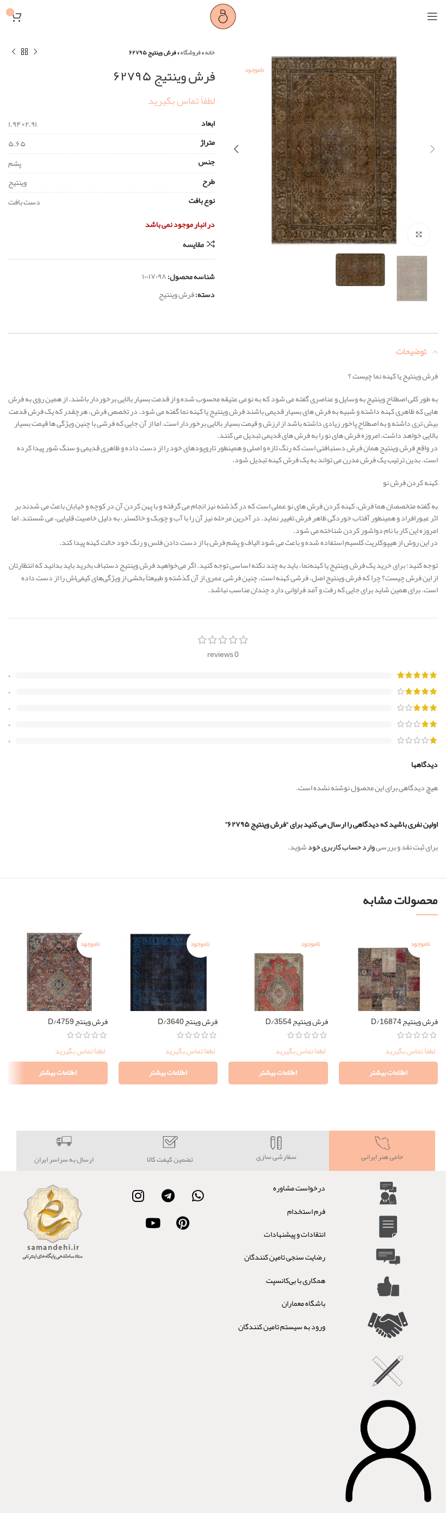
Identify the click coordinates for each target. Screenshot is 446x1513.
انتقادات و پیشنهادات (294, 1234)
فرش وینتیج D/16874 (404, 1021)
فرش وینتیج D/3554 (296, 1021)
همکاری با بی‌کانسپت (295, 1280)
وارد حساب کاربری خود (341, 846)
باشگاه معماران (303, 1303)
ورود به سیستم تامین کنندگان (281, 1326)
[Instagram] (138, 1195)
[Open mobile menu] (432, 16)
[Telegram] (168, 1195)
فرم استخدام (306, 1211)
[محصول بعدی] (13, 52)
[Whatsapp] (198, 1195)
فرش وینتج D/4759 (78, 1021)
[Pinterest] (182, 1222)
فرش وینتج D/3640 (188, 1021)
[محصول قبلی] (35, 52)
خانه (210, 52)
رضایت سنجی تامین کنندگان (284, 1256)
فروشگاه (191, 52)
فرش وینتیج (176, 294)
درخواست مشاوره (299, 1187)
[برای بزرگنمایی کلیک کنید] (419, 234)
